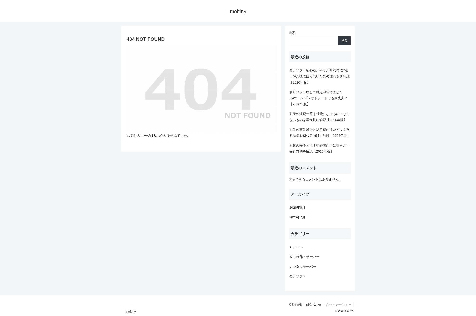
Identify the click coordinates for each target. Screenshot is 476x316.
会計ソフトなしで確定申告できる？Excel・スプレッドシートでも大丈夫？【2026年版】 (318, 98)
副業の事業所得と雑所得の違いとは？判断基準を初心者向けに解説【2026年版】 (319, 132)
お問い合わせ (313, 304)
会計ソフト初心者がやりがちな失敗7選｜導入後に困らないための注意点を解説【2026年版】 (319, 76)
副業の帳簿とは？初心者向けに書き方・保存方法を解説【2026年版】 (319, 148)
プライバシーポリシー (338, 304)
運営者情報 (295, 304)
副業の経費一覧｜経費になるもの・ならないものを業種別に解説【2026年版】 (319, 117)
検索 (292, 33)
